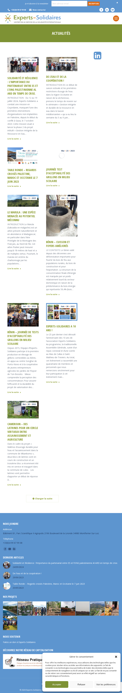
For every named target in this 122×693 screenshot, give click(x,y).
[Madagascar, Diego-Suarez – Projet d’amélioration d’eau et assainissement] (112, 608)
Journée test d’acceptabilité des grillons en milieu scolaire (58, 175)
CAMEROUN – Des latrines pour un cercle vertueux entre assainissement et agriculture (22, 431)
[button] (116, 656)
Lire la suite (13, 139)
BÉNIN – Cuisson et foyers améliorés (58, 244)
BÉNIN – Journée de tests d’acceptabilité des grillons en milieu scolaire (23, 338)
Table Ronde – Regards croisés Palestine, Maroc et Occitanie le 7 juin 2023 (22, 176)
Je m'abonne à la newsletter (36, 3)
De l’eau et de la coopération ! (56, 79)
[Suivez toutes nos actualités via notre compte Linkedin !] (98, 55)
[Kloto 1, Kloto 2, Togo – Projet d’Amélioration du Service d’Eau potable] (54, 608)
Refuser (81, 684)
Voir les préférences (106, 684)
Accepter (56, 684)
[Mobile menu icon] (116, 18)
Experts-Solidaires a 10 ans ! (61, 328)
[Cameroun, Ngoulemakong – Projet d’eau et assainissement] (10, 623)
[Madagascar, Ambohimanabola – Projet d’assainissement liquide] (39, 608)
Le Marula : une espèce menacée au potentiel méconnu (21, 216)
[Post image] (6, 565)
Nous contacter (39, 9)
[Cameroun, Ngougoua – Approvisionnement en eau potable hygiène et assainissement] (68, 608)
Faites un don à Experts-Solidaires (19, 642)
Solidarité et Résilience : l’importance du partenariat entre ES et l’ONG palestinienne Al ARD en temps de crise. (22, 85)
